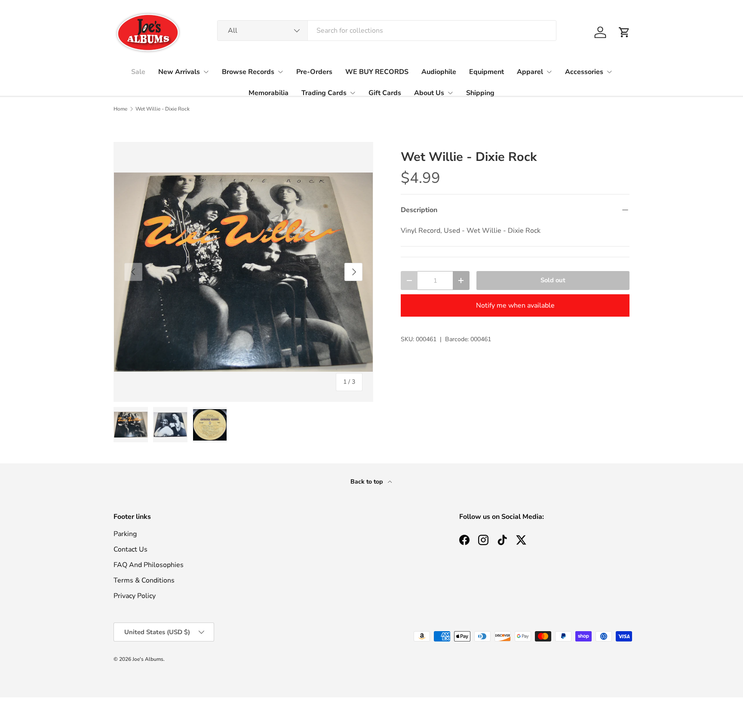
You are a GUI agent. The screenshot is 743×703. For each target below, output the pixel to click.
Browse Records (248, 72)
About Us (429, 93)
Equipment (486, 72)
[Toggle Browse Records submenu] (280, 72)
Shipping (480, 93)
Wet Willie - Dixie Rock (162, 108)
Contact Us (130, 549)
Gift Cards (384, 93)
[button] (624, 32)
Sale (138, 72)
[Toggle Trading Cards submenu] (352, 93)
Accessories (584, 72)
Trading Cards (324, 93)
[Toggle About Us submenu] (450, 93)
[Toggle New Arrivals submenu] (206, 72)
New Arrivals (179, 72)
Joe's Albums (147, 659)
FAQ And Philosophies (149, 565)
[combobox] (387, 30)
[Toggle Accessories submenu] (609, 72)
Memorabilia (269, 93)
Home (120, 108)
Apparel (530, 72)
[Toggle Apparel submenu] (549, 72)
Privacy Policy (135, 596)
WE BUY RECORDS (376, 72)
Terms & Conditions (144, 580)
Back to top (367, 482)
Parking (125, 534)
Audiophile (438, 72)
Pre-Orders (314, 72)
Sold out (552, 280)
